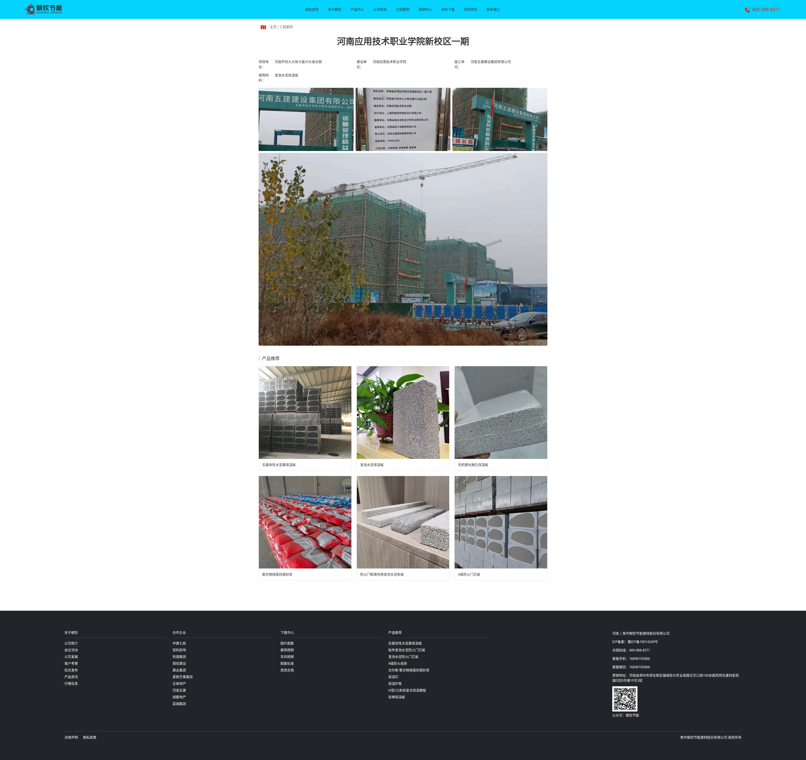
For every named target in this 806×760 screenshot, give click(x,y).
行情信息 (71, 683)
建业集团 (179, 670)
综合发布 (71, 670)
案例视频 (287, 650)
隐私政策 (89, 737)
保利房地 (179, 650)
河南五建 (179, 690)
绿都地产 (179, 697)
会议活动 (71, 650)
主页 (273, 27)
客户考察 (71, 663)
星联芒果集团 (183, 677)
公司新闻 (380, 9)
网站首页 (312, 9)
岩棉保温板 (396, 697)
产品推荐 (395, 633)
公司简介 (71, 643)
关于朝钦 (334, 9)
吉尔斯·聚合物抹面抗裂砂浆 (408, 670)
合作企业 (179, 633)
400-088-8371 (766, 9)
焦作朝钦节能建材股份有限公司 (646, 633)
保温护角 (395, 683)
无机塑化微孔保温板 (473, 464)
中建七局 (179, 643)
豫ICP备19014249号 (643, 641)
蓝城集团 (179, 703)
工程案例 (402, 9)
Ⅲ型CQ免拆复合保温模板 (407, 690)
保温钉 (393, 677)
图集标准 (287, 663)
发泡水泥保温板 (372, 464)
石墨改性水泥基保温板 (279, 464)
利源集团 (179, 656)
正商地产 (179, 683)
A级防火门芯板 (469, 574)
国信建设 (179, 663)
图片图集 (287, 643)
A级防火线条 (397, 663)
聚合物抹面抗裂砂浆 (277, 574)
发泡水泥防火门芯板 (403, 656)
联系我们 (493, 9)
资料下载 (448, 9)
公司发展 (71, 656)
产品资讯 (71, 677)
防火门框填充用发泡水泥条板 (382, 574)
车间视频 (287, 656)
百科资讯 (470, 9)
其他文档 (287, 670)
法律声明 (71, 737)
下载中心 (287, 633)
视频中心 (425, 9)
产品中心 (357, 9)
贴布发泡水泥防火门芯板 (406, 650)
